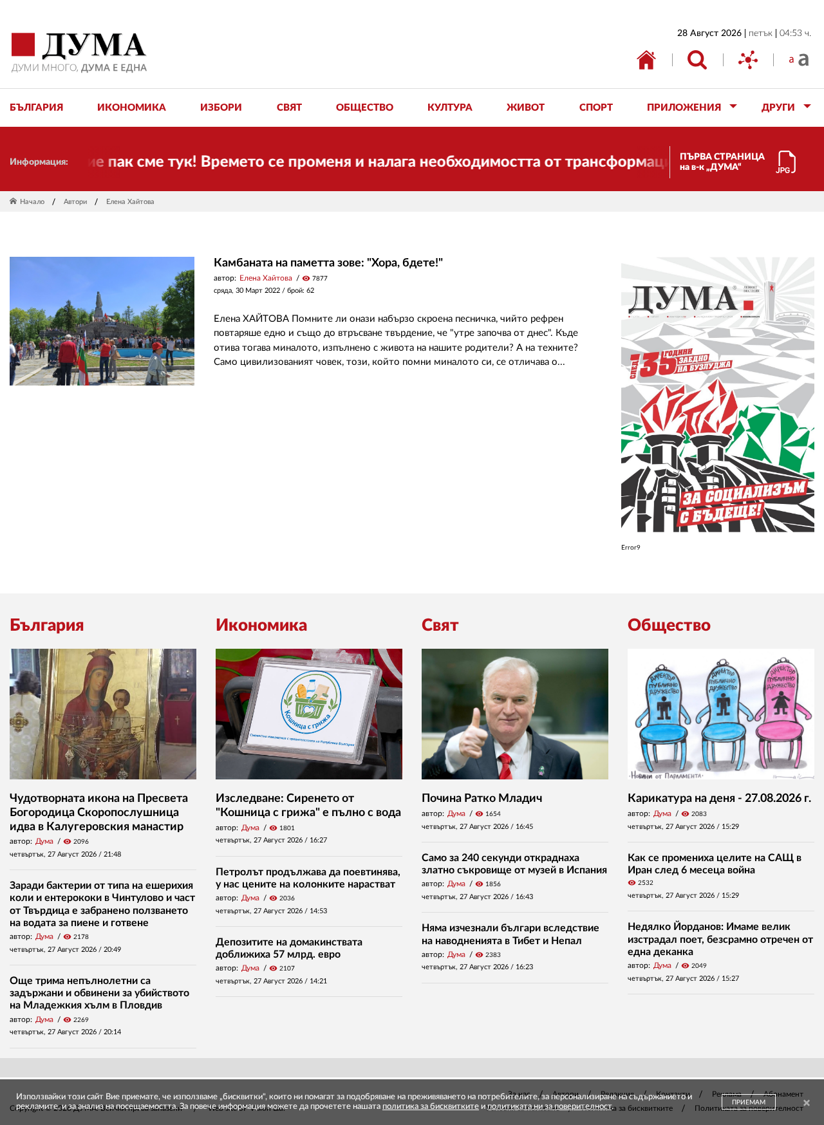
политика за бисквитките (430, 1106)
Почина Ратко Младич (482, 798)
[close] (806, 1103)
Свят (440, 625)
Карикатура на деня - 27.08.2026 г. (719, 798)
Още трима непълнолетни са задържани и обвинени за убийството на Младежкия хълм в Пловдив (99, 993)
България (47, 625)
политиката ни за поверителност (549, 1106)
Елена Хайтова (265, 278)
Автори (75, 201)
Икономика (261, 625)
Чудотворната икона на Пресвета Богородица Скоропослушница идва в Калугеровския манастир (99, 812)
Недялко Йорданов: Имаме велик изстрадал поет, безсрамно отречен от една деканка (720, 939)
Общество (669, 625)
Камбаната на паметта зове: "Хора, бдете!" (328, 263)
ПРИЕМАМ (748, 1102)
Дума (44, 841)
